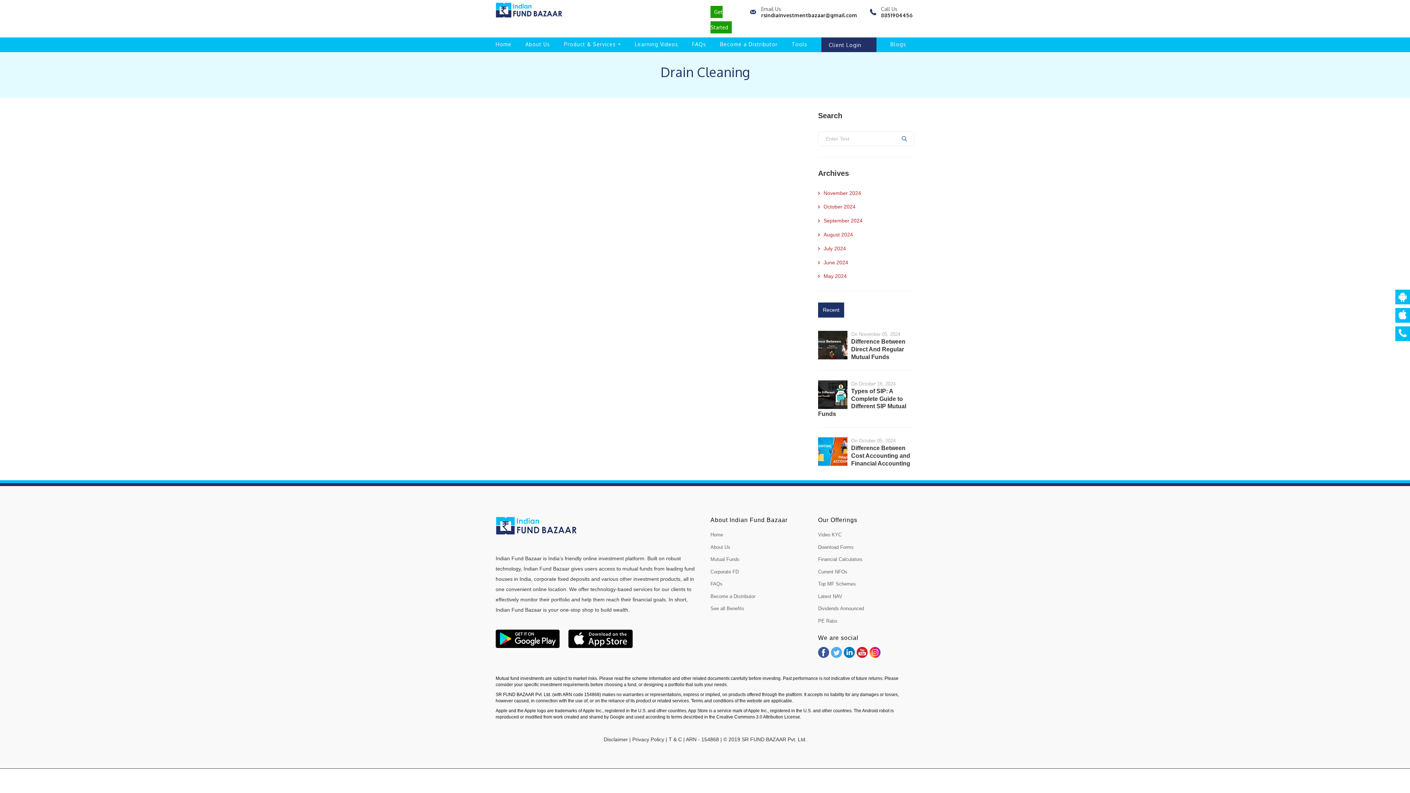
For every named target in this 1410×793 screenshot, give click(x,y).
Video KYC (830, 534)
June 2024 (836, 262)
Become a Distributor (749, 44)
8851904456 (896, 15)
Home (503, 44)
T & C (675, 739)
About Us (537, 44)
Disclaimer (616, 739)
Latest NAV (830, 596)
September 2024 (843, 221)
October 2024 (840, 207)
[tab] (831, 310)
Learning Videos (656, 44)
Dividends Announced (841, 608)
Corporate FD (725, 572)
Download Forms (836, 547)
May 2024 (835, 276)
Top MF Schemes (837, 584)
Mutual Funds (725, 559)
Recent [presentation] (831, 310)
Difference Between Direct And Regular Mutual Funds (878, 349)
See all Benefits (727, 608)
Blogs (898, 44)
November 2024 (842, 193)
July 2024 (835, 248)
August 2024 (838, 235)
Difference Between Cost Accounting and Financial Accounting (880, 456)
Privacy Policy (648, 739)
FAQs (699, 44)
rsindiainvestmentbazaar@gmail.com (809, 15)
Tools (799, 44)
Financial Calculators (840, 559)
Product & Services (590, 44)
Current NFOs (832, 572)
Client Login (845, 45)
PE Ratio (827, 621)
